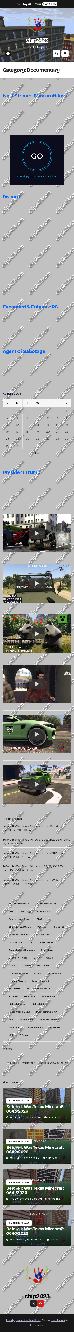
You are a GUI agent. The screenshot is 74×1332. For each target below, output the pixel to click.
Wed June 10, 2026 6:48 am (27, 1239)
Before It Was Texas (20, 919)
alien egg (25, 911)
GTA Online (43, 965)
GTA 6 (12, 965)
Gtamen (26, 965)
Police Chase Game (19, 1011)
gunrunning (54, 973)
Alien (11, 911)
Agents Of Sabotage (46, 903)
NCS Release (48, 996)
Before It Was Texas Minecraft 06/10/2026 (31, 866)
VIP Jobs (24, 1035)
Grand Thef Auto (18, 957)
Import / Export (40, 981)
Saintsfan (14, 1027)
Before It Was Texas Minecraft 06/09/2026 (31, 880)
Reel (11, 1019)
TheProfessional (34, 1027)
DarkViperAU (41, 934)
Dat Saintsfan (16, 942)
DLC (32, 942)
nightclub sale (40, 1004)
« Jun (35, 453)
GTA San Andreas (18, 973)
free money (47, 950)
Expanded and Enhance (22, 950)
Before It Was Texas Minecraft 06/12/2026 (31, 839)
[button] (56, 53)
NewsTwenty (58, 1320)
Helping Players (17, 981)
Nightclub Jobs (17, 1004)
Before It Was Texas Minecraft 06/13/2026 (31, 826)
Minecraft (29, 996)
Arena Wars (43, 911)
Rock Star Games (49, 1019)
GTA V (37, 973)
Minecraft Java (20, 1100)
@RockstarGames (19, 903)
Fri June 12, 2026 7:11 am (25, 1158)
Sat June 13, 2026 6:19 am (25, 1117)
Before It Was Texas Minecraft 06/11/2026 (31, 853)
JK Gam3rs (14, 988)
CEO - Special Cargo (20, 926)
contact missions (18, 934)
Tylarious (55, 1027)
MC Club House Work (38, 988)
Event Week (46, 942)
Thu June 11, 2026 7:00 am (26, 1199)
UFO (11, 1035)
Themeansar (37, 1325)
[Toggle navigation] (15, 53)
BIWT (40, 919)
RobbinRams (26, 1019)
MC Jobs (13, 996)
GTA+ (37, 957)
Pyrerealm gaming (46, 1011)
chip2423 (37, 40)
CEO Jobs (42, 926)
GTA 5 (49, 957)
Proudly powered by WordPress (23, 1320)
